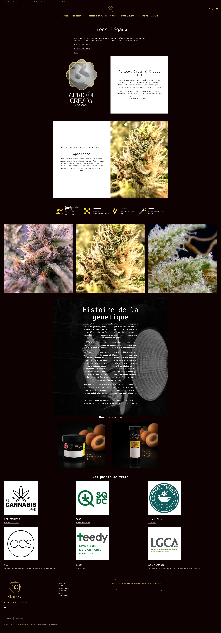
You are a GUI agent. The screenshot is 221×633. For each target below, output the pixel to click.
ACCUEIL (65, 16)
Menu (59, 579)
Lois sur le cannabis (83, 44)
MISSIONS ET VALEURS (98, 16)
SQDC (76, 53)
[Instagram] (11, 607)
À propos (61, 585)
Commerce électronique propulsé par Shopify (43, 624)
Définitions (62, 590)
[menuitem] (65, 16)
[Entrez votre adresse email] (161, 590)
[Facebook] (6, 607)
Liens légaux (62, 595)
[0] (215, 9)
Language (154, 16)
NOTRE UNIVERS (127, 16)
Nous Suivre (143, 16)
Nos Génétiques (63, 588)
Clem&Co (5, 1)
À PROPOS (113, 16)
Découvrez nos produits (19, 1)
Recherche (61, 583)
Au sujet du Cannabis (83, 48)
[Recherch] (212, 9)
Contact (61, 593)
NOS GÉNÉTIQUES (78, 16)
